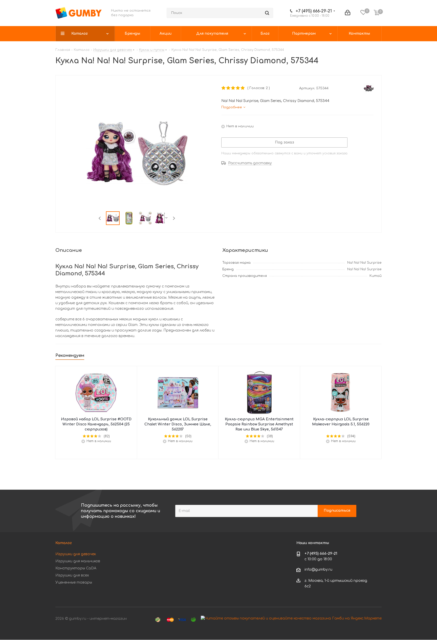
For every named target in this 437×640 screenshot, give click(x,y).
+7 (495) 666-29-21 (314, 11)
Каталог (63, 543)
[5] (243, 88)
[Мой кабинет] (347, 13)
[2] (228, 88)
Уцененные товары (73, 582)
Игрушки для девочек (75, 554)
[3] (233, 88)
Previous (100, 218)
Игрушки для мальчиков (77, 561)
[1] (223, 88)
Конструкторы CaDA (75, 568)
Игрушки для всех (72, 575)
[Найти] (267, 13)
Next (174, 218)
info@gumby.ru (318, 569)
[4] (238, 88)
